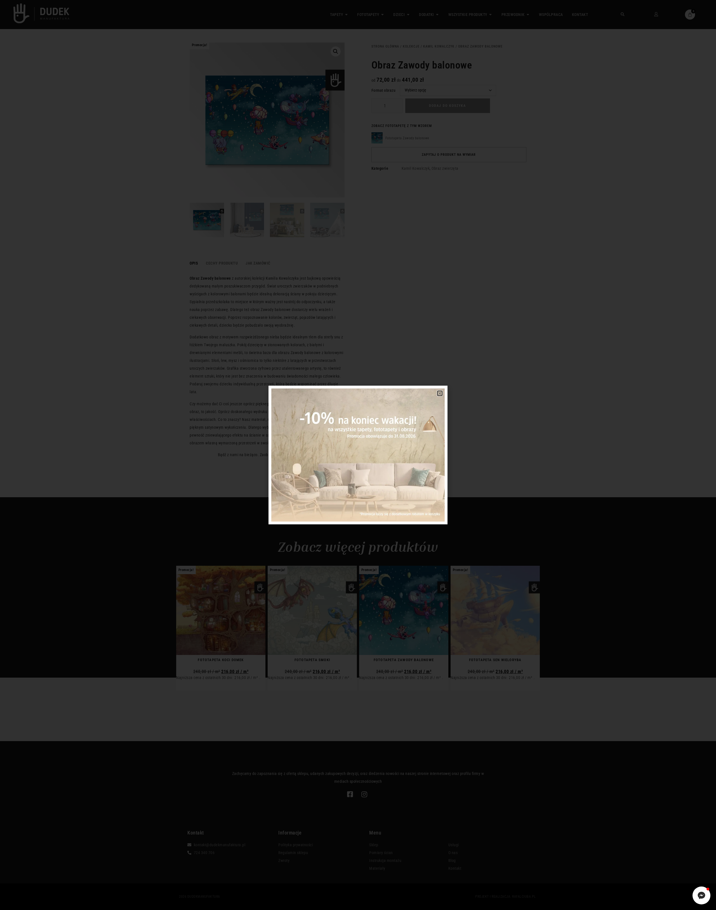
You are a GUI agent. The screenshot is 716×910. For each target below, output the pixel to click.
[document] (358, 455)
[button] (440, 393)
